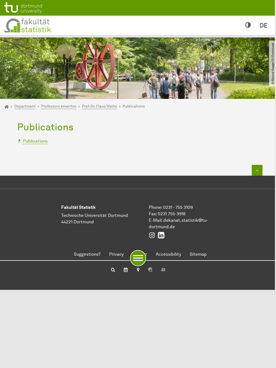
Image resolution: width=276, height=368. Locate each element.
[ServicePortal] (150, 270)
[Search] (113, 270)
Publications (35, 141)
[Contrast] (248, 25)
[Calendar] (125, 270)
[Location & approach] (138, 270)
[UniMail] (163, 270)
